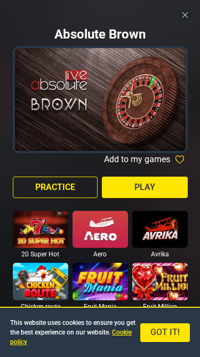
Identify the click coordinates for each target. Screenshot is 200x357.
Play (144, 187)
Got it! (165, 332)
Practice (55, 187)
